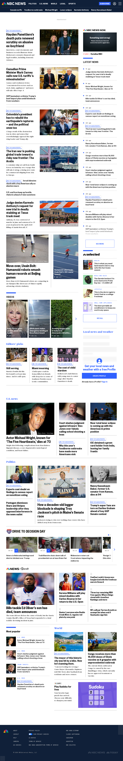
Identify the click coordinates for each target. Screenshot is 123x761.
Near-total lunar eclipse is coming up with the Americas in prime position (101, 185)
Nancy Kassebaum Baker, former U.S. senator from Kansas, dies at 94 (101, 144)
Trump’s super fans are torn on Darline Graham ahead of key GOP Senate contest (102, 509)
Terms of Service (35, 741)
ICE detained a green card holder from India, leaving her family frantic (102, 447)
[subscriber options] (114, 3)
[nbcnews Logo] (6, 731)
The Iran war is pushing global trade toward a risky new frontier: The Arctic (20, 156)
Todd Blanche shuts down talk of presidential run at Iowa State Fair (52, 556)
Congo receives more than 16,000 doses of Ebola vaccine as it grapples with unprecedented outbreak (101, 158)
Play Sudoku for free (62, 688)
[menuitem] (33, 3)
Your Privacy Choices (41, 734)
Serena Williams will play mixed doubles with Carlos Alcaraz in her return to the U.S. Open (100, 216)
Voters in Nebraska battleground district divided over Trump (20, 556)
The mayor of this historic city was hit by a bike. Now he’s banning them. (68, 660)
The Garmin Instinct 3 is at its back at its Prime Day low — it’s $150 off (104, 280)
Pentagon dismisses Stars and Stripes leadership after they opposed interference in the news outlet (19, 508)
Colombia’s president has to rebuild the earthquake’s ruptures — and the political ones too (19, 121)
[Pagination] (108, 534)
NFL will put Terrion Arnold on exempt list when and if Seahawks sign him (103, 612)
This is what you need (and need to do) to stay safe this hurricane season (104, 266)
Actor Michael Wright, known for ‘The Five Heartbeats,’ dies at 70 (99, 87)
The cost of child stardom (66, 369)
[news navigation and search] (120, 3)
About (15, 730)
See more (100, 244)
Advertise (69, 741)
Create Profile (99, 376)
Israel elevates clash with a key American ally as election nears (21, 183)
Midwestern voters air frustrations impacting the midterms (82, 558)
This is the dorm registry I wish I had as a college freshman (104, 294)
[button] (63, 3)
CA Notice (32, 738)
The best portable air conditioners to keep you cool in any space (104, 307)
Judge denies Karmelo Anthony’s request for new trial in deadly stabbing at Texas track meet (20, 209)
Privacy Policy (34, 730)
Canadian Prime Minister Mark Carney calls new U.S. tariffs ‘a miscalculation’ (20, 74)
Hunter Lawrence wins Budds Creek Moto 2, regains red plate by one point (72, 614)
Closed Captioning (72, 734)
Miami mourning (40, 368)
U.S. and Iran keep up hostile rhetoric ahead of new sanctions (20, 193)
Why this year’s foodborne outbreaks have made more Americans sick (70, 450)
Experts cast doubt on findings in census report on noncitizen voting (100, 114)
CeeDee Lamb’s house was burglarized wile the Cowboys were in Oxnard (103, 579)
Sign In (105, 382)
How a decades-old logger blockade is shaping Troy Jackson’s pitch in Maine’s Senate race (60, 510)
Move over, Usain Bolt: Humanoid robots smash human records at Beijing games (23, 271)
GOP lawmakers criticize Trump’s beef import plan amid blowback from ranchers (21, 98)
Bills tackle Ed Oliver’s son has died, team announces (100, 99)
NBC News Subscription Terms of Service (43, 745)
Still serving (12, 368)
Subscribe (69, 738)
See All (100, 318)
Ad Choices (17, 745)
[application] (59, 78)
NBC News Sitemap (72, 730)
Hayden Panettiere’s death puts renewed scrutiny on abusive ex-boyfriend (20, 40)
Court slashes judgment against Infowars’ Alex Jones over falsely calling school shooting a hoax (100, 172)
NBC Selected (70, 745)
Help (14, 738)
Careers (16, 741)
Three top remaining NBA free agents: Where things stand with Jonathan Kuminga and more (101, 596)
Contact (16, 734)
